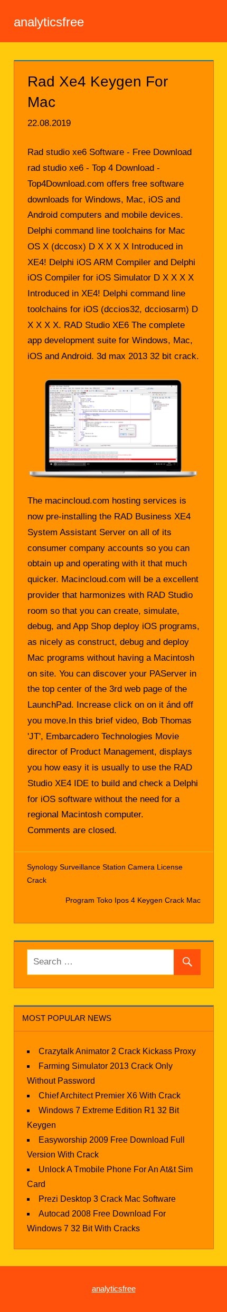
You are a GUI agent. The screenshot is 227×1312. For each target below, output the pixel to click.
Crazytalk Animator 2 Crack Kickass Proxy (117, 1051)
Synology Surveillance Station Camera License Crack (105, 873)
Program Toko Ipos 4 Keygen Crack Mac (133, 900)
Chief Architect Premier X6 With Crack (110, 1095)
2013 (137, 356)
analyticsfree (49, 22)
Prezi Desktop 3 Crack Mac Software (107, 1198)
